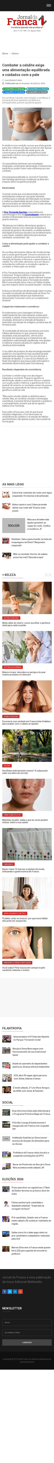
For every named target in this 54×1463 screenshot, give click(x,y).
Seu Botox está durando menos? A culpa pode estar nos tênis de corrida (25, 771)
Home (5, 53)
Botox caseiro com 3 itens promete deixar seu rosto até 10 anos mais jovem (29, 507)
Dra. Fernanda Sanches (15, 212)
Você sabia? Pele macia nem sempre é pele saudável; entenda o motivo (23, 969)
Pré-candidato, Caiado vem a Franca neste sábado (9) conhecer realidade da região (31, 1220)
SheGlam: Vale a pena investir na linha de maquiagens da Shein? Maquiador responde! (31, 542)
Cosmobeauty (31, 214)
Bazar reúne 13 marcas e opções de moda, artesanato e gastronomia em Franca (23, 870)
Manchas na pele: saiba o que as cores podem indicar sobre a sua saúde (25, 821)
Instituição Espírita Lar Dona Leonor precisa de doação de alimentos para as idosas (30, 1140)
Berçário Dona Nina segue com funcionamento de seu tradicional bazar (29, 1051)
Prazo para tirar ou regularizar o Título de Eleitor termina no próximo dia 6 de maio (31, 1190)
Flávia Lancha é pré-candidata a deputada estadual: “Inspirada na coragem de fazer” (28, 1205)
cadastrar (27, 1342)
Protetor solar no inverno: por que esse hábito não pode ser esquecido (25, 919)
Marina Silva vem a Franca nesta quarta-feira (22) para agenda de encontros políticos (31, 1250)
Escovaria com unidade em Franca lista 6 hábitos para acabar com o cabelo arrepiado (26, 722)
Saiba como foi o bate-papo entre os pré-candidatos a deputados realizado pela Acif (31, 1235)
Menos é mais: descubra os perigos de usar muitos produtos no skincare (24, 673)
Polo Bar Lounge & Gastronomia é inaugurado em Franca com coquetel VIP (30, 1125)
